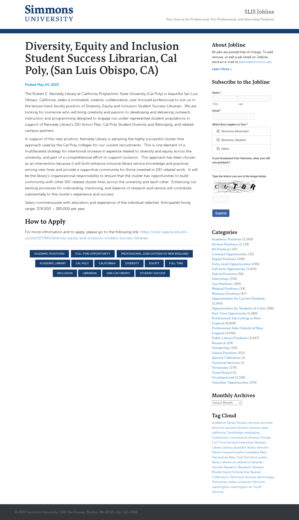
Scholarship (221, 348)
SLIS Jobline (259, 11)
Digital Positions (224, 259)
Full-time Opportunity (92, 253)
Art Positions (221, 249)
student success (152, 273)
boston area (259, 428)
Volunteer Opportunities (230, 382)
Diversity (132, 263)
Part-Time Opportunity (229, 313)
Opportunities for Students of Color (239, 308)
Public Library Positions (230, 338)
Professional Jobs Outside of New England (154, 253)
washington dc (241, 487)
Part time (250, 457)
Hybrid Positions (224, 274)
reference (229, 462)
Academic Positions (49, 253)
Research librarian (251, 467)
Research (219, 343)
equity (154, 263)
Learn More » (222, 69)
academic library (53, 263)
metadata (252, 452)
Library (217, 447)
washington (220, 487)
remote (217, 467)
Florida (265, 438)
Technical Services (226, 363)
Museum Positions (226, 294)
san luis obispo (118, 273)
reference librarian (250, 462)
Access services (248, 423)
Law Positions (222, 284)
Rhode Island (221, 472)
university (244, 482)
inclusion (65, 273)
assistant (231, 428)
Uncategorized (223, 377)
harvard (232, 442)
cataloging (252, 432)
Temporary (220, 368)
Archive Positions (225, 244)
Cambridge (234, 432)
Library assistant (234, 447)
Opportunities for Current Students (238, 298)
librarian (90, 273)
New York (236, 457)
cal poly (82, 263)
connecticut (238, 438)
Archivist (218, 428)
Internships (220, 279)
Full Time (176, 263)
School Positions (224, 353)
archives (267, 423)
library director (257, 447)
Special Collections (226, 358)
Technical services (243, 477)
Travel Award (222, 373)
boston (244, 428)
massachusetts (233, 452)
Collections (220, 438)
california (107, 263)
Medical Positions (225, 289)
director (254, 438)
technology (265, 477)
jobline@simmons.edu (255, 62)
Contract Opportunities (229, 254)
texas (232, 482)
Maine (216, 452)
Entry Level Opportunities (231, 264)
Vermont (258, 482)
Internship (246, 442)
